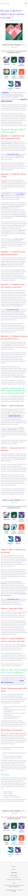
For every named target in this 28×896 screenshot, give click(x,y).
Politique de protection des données (14, 879)
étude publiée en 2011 (13, 154)
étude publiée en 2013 (13, 599)
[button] (26, 3)
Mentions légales (14, 875)
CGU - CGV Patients (14, 877)
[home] (4, 3)
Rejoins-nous (14, 869)
